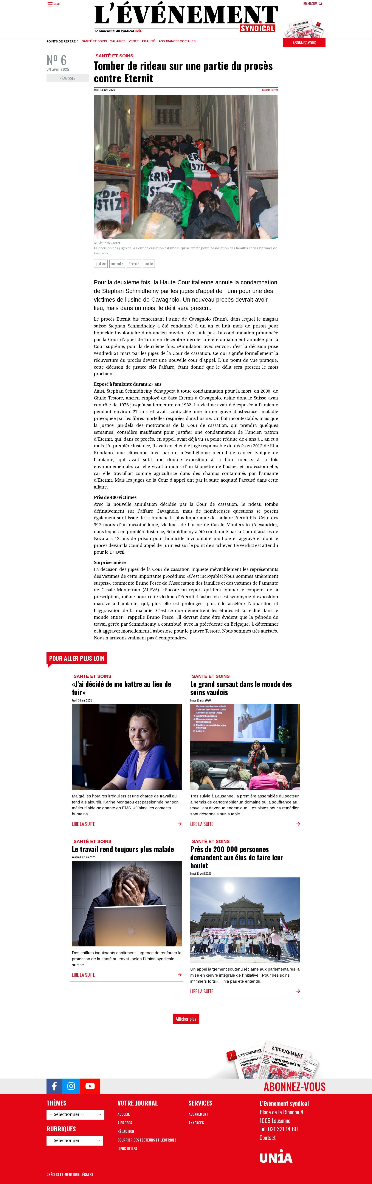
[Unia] (276, 1156)
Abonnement (198, 1114)
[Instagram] (71, 1086)
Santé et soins (94, 41)
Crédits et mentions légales (69, 1174)
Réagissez (68, 78)
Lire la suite (83, 824)
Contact (268, 1137)
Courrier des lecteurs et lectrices (147, 1140)
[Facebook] (54, 1086)
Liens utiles (127, 1148)
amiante (117, 263)
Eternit (134, 263)
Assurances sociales (177, 41)
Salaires (117, 41)
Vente (134, 41)
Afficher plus (186, 1018)
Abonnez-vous (304, 42)
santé (149, 263)
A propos (125, 1122)
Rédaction (126, 1131)
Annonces (196, 1122)
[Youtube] (90, 1086)
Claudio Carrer (270, 90)
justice (101, 263)
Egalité (148, 41)
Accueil (124, 1114)
